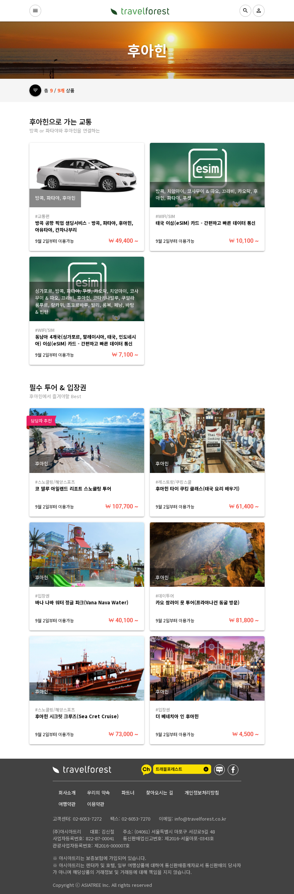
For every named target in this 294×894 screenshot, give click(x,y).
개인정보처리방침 (202, 792)
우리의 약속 (98, 792)
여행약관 (67, 804)
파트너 (128, 792)
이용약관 (95, 804)
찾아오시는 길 (159, 792)
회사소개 (67, 792)
